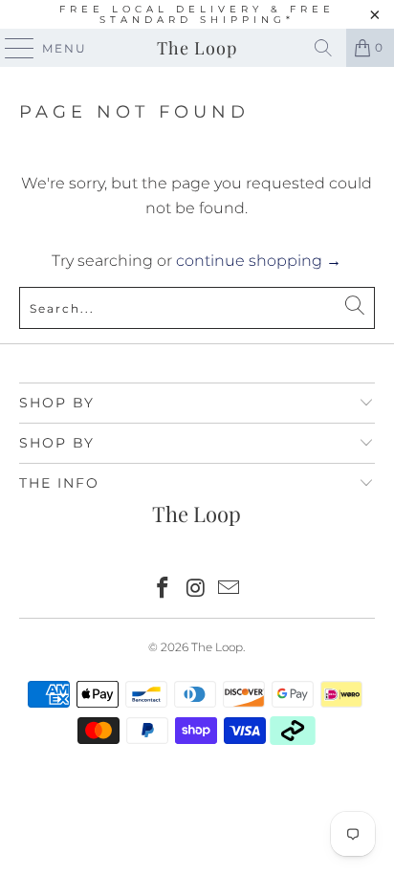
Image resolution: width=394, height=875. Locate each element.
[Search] (323, 48)
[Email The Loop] (229, 589)
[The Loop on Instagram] (196, 589)
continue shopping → (258, 261)
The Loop (197, 47)
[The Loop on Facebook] (162, 589)
